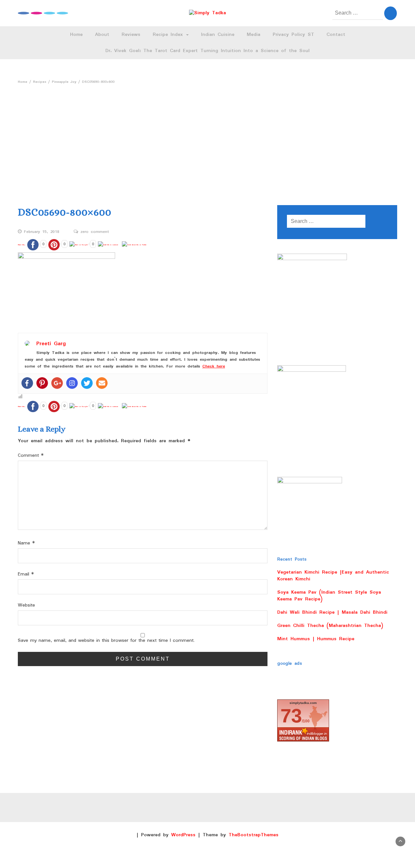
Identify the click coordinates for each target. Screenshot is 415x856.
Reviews (131, 34)
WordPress (183, 835)
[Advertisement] (207, 135)
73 (291, 716)
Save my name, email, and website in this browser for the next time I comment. (106, 640)
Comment (31, 455)
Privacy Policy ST (293, 34)
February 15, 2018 (41, 232)
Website (26, 605)
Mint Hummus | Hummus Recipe (315, 639)
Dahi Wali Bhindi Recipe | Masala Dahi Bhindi (332, 612)
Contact (335, 34)
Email (26, 574)
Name (26, 543)
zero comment (94, 232)
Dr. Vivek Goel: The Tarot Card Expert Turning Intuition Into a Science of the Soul (207, 51)
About (102, 34)
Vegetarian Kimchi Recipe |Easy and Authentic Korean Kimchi (333, 575)
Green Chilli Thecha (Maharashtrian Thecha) (330, 626)
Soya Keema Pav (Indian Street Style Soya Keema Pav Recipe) (329, 595)
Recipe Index (169, 34)
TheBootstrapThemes (254, 835)
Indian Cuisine (217, 34)
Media (253, 34)
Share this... (21, 245)
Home (76, 34)
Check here (213, 366)
